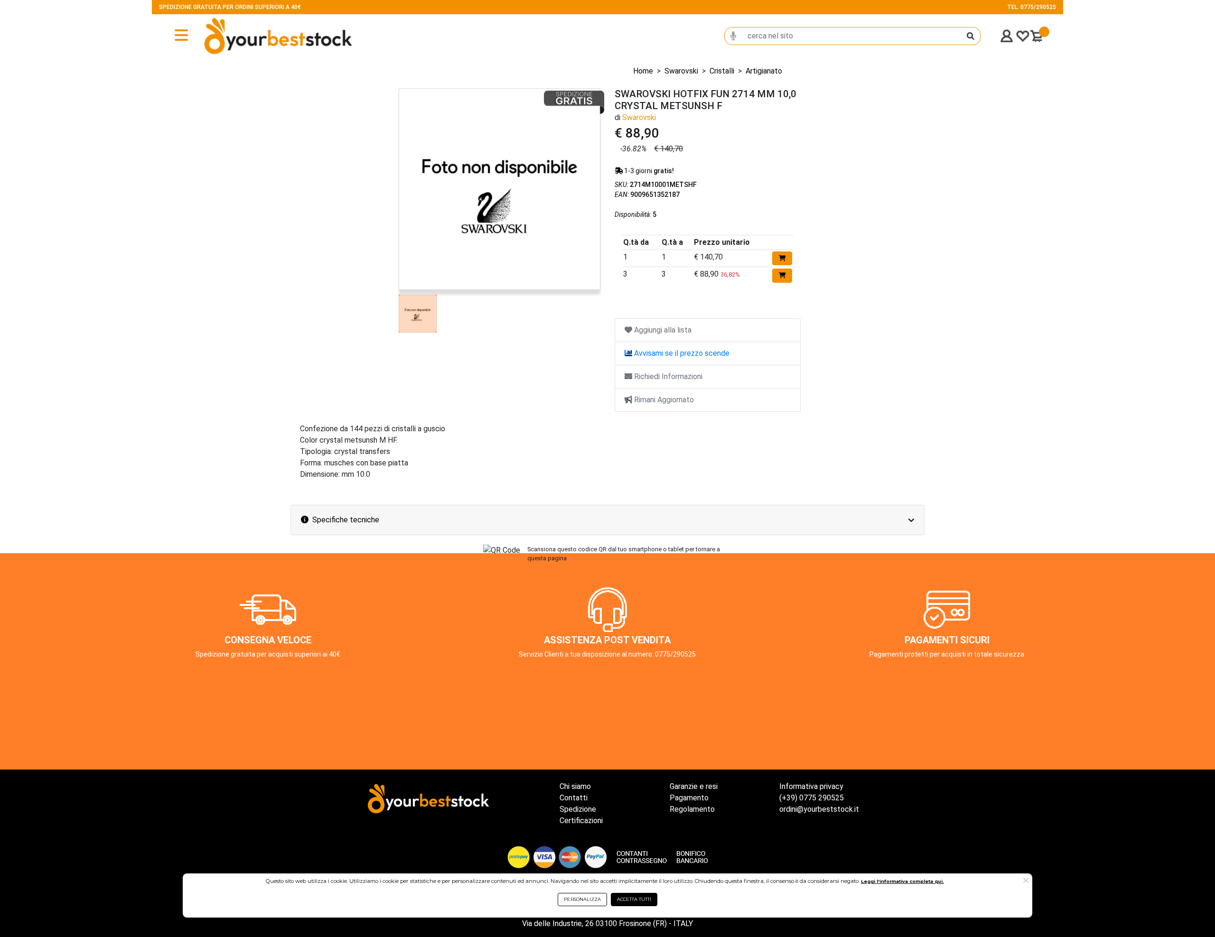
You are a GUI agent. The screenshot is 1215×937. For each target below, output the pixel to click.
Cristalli (722, 70)
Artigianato (764, 70)
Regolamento (692, 809)
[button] (1025, 881)
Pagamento (689, 797)
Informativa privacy (811, 786)
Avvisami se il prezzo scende (680, 353)
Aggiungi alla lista (662, 329)
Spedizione (578, 809)
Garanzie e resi (694, 786)
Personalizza (582, 899)
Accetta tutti (634, 899)
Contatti (574, 797)
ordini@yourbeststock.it (819, 809)
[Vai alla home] (247, 36)
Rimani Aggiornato (663, 399)
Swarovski (681, 70)
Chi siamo (575, 786)
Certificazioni (581, 820)
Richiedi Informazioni (667, 376)
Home (643, 70)
